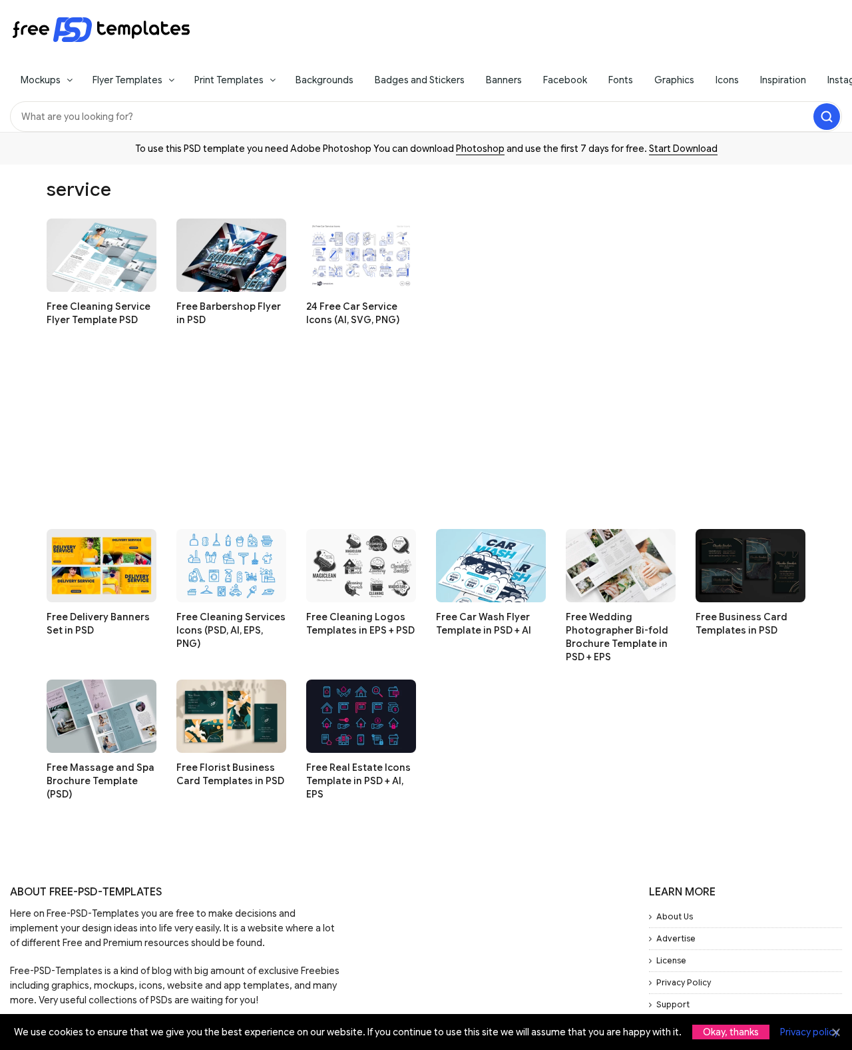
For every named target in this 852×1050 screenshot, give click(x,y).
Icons (727, 80)
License (671, 960)
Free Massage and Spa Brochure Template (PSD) (100, 781)
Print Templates (229, 80)
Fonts (620, 80)
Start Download (683, 149)
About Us (674, 916)
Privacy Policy (683, 982)
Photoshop (480, 149)
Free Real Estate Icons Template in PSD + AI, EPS (358, 781)
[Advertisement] (426, 435)
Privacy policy (809, 1032)
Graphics (674, 80)
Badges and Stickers (420, 80)
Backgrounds (324, 80)
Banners (504, 80)
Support (673, 1004)
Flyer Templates (127, 80)
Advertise (676, 938)
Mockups (41, 80)
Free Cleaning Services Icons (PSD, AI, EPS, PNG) (231, 630)
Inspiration (783, 80)
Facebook (565, 80)
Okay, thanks (731, 1032)
